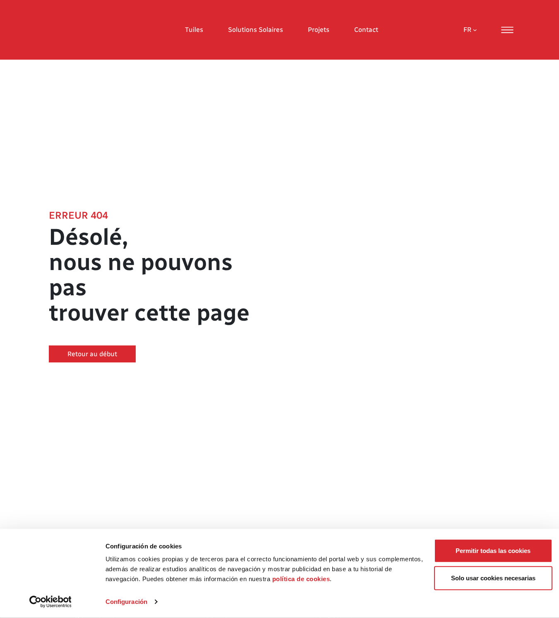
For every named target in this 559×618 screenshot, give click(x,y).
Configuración (126, 601)
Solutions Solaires (255, 30)
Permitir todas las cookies (493, 550)
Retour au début (92, 354)
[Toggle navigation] (507, 30)
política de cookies (301, 578)
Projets (318, 30)
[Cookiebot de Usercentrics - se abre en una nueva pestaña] (50, 602)
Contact (366, 30)
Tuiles (194, 30)
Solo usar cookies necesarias (493, 577)
